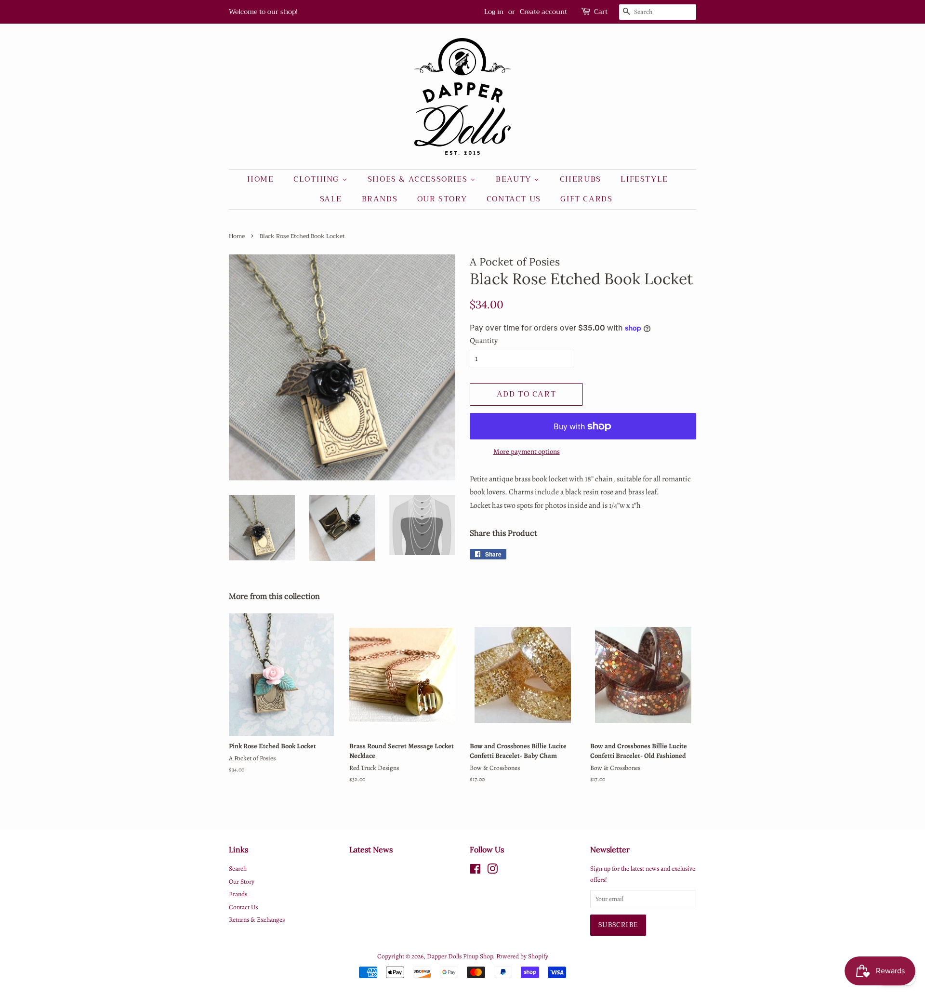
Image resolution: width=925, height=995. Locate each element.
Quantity (484, 340)
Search (238, 868)
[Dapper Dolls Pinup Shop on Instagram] (492, 871)
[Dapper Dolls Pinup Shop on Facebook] (475, 871)
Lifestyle (644, 179)
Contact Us (514, 199)
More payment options (526, 451)
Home (260, 179)
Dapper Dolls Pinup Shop (460, 956)
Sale (331, 199)
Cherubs (580, 179)
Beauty (515, 179)
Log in (493, 11)
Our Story (442, 199)
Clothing (317, 179)
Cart (601, 11)
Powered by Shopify (522, 956)
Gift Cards (586, 199)
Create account (543, 11)
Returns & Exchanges (257, 919)
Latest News (371, 849)
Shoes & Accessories (419, 179)
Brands (380, 199)
